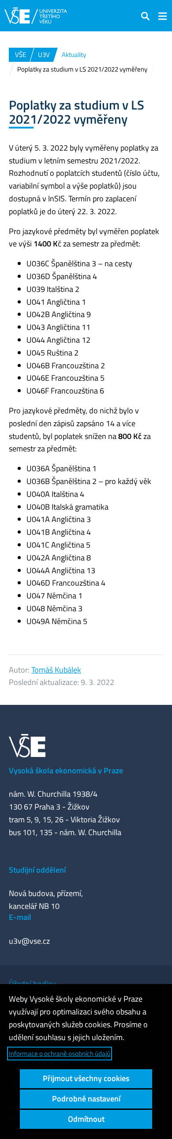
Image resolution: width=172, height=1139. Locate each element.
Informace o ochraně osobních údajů (59, 1053)
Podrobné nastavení (86, 1099)
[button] (145, 15)
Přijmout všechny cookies (86, 1078)
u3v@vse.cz (29, 941)
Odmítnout (86, 1119)
